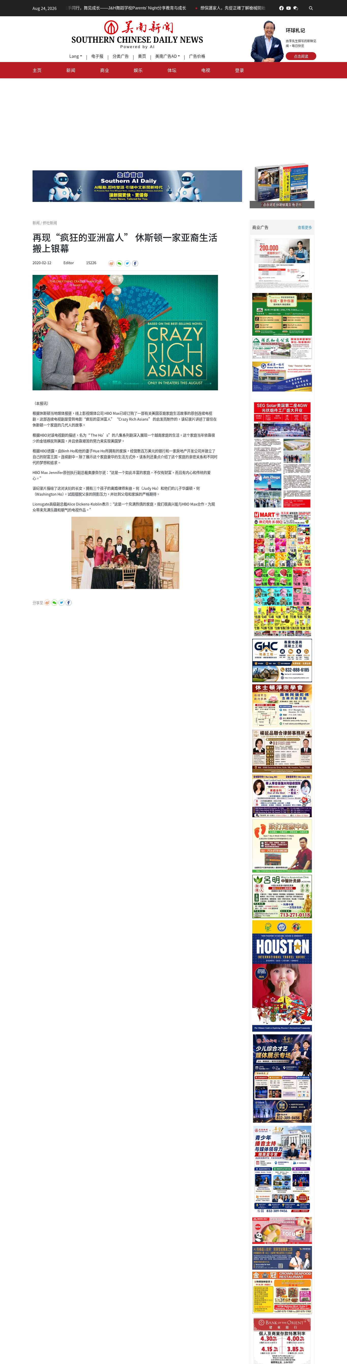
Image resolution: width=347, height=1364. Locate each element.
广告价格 (197, 56)
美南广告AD (166, 56)
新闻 (70, 70)
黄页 (142, 56)
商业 (104, 70)
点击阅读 (301, 56)
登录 (239, 70)
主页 (37, 70)
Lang (74, 56)
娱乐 (138, 70)
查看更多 (305, 227)
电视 (205, 70)
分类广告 (121, 56)
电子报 (97, 56)
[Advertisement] (173, 116)
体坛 (172, 70)
